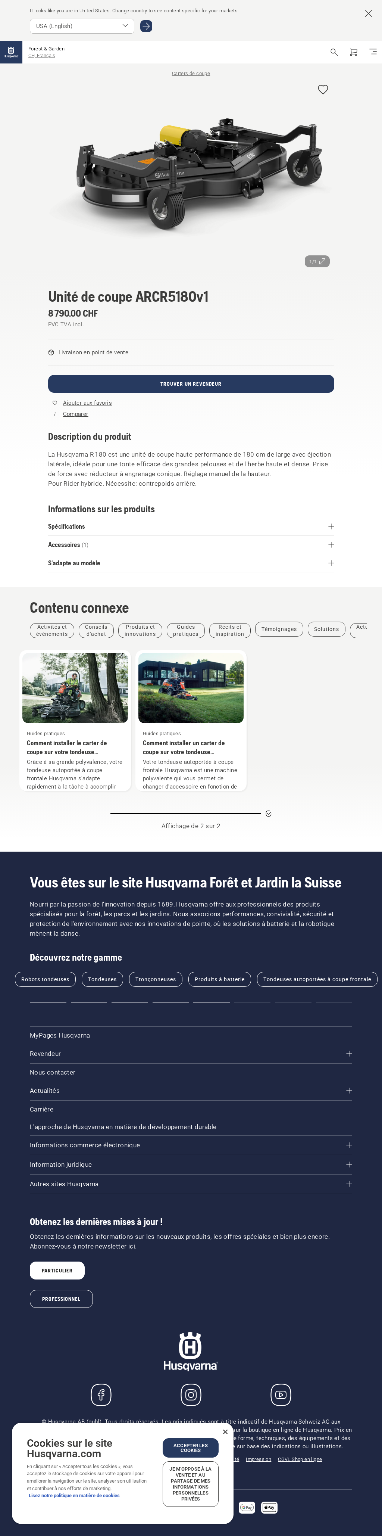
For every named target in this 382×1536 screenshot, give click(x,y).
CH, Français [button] (41, 55)
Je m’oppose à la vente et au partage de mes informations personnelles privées (190, 1484)
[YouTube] (281, 1395)
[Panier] (354, 52)
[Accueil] (11, 52)
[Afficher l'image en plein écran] (191, 175)
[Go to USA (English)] (146, 26)
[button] (323, 90)
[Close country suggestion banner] (369, 13)
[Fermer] (225, 1432)
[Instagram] (191, 1395)
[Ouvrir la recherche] (334, 52)
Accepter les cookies (190, 1448)
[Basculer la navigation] (373, 52)
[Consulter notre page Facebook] (101, 1395)
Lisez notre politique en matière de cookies (74, 1495)
